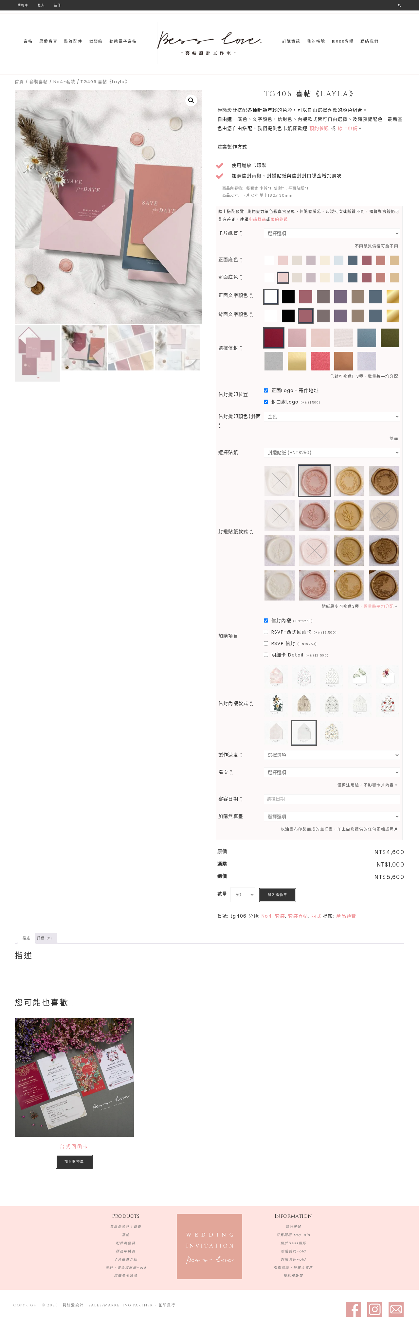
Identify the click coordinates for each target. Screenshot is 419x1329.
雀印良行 (166, 1305)
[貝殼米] (343, 338)
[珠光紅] (320, 361)
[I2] (394, 260)
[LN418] (331, 733)
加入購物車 (277, 895)
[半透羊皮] (366, 361)
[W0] (269, 260)
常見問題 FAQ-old (293, 1234)
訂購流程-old (293, 1259)
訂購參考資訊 (125, 1275)
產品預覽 (346, 916)
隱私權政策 (293, 1275)
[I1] (325, 260)
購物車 (23, 5)
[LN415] (387, 704)
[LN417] (304, 733)
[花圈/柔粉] (314, 481)
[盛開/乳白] (279, 585)
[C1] (339, 260)
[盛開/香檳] (349, 585)
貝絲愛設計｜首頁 (125, 1226)
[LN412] (304, 704)
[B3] (352, 260)
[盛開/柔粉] (314, 585)
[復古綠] (390, 338)
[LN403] (304, 677)
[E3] (381, 260)
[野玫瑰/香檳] (349, 550)
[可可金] (343, 361)
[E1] (283, 260)
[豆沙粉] (297, 338)
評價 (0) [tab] (44, 938)
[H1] (297, 260)
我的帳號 (293, 1226)
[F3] (367, 260)
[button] (191, 100)
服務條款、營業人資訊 (293, 1267)
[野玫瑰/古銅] (384, 550)
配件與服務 (126, 1243)
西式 (316, 916)
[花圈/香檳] (349, 481)
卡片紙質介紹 (125, 1259)
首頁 (19, 82)
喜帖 (126, 1234)
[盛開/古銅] (384, 585)
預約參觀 (319, 128)
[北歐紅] (273, 338)
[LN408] (359, 677)
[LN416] (276, 733)
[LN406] (331, 677)
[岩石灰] (273, 361)
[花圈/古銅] (384, 481)
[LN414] (359, 704)
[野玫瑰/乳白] (279, 550)
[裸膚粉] (320, 338)
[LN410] (276, 704)
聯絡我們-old (293, 1251)
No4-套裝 (64, 82)
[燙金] (393, 296)
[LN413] (331, 704)
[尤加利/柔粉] (314, 515)
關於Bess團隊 (293, 1243)
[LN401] (276, 677)
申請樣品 (257, 219)
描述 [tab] (26, 938)
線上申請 (348, 128)
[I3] (358, 296)
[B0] (288, 296)
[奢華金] (297, 361)
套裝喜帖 (38, 82)
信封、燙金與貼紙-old (125, 1267)
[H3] (323, 296)
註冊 (57, 5)
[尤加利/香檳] (349, 515)
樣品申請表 (126, 1251)
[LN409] (387, 677)
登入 (41, 5)
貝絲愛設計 (209, 43)
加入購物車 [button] (74, 1161)
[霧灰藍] (366, 338)
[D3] (340, 296)
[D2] (311, 260)
